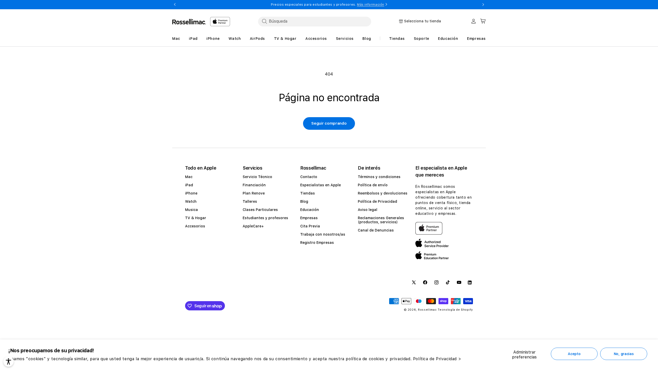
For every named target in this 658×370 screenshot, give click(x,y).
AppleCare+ (253, 226)
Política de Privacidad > (437, 358)
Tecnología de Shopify (455, 309)
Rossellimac (427, 309)
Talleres (250, 201)
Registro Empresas (317, 242)
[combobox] (314, 21)
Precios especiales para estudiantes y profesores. (327, 4)
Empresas (309, 218)
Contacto (308, 177)
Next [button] (483, 4)
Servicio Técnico (257, 177)
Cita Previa (310, 226)
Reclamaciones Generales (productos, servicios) (381, 220)
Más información (370, 4)
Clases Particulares (260, 210)
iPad (189, 185)
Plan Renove (254, 193)
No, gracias (624, 354)
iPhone (191, 193)
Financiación (254, 185)
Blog (304, 201)
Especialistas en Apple (320, 185)
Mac (189, 177)
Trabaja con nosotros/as (322, 234)
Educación (309, 210)
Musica (191, 210)
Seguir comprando (328, 123)
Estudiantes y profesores (265, 218)
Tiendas (307, 193)
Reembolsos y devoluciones (382, 193)
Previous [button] (174, 4)
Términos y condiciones (379, 177)
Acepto (574, 354)
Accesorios (195, 226)
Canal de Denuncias (376, 230)
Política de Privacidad (377, 201)
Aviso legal (367, 210)
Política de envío (373, 185)
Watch (191, 201)
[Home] (189, 21)
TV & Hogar (195, 218)
